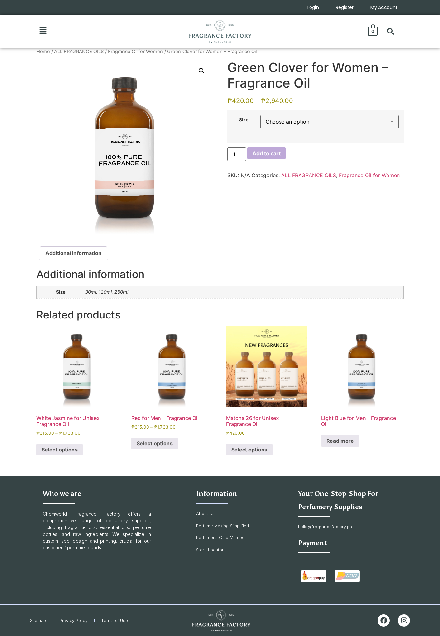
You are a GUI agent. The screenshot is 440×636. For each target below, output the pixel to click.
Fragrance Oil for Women (135, 51)
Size (244, 120)
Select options (60, 449)
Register (345, 7)
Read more (340, 441)
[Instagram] (404, 620)
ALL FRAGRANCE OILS (79, 51)
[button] (42, 31)
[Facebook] (384, 620)
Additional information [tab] (73, 253)
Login (313, 7)
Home (43, 51)
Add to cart (267, 153)
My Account (383, 7)
